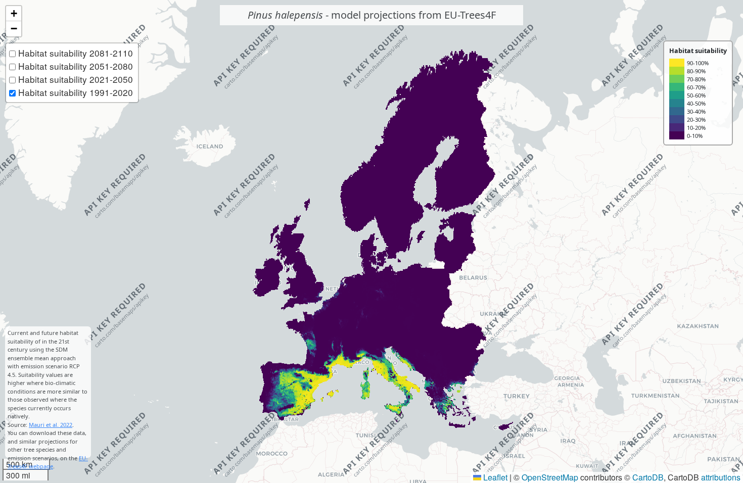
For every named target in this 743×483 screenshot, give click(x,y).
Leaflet (494, 477)
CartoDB (648, 477)
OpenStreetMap (550, 477)
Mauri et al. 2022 (50, 424)
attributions (720, 477)
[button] (13, 13)
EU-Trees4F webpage (48, 462)
